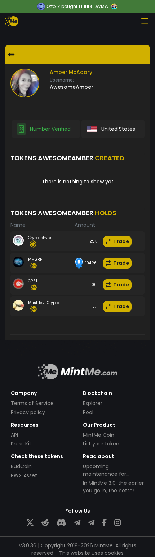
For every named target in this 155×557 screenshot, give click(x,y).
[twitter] (30, 523)
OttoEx (53, 6)
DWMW (101, 6)
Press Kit (21, 443)
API (14, 435)
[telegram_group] (77, 523)
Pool (88, 412)
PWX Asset (24, 475)
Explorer (92, 403)
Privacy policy (28, 412)
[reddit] (45, 523)
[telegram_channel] (91, 523)
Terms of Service (32, 403)
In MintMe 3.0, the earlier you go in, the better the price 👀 (113, 490)
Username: (62, 80)
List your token (101, 443)
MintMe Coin (98, 435)
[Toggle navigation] (144, 21)
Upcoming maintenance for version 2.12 (104, 474)
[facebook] (104, 523)
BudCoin (21, 466)
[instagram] (117, 523)
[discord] (61, 523)
